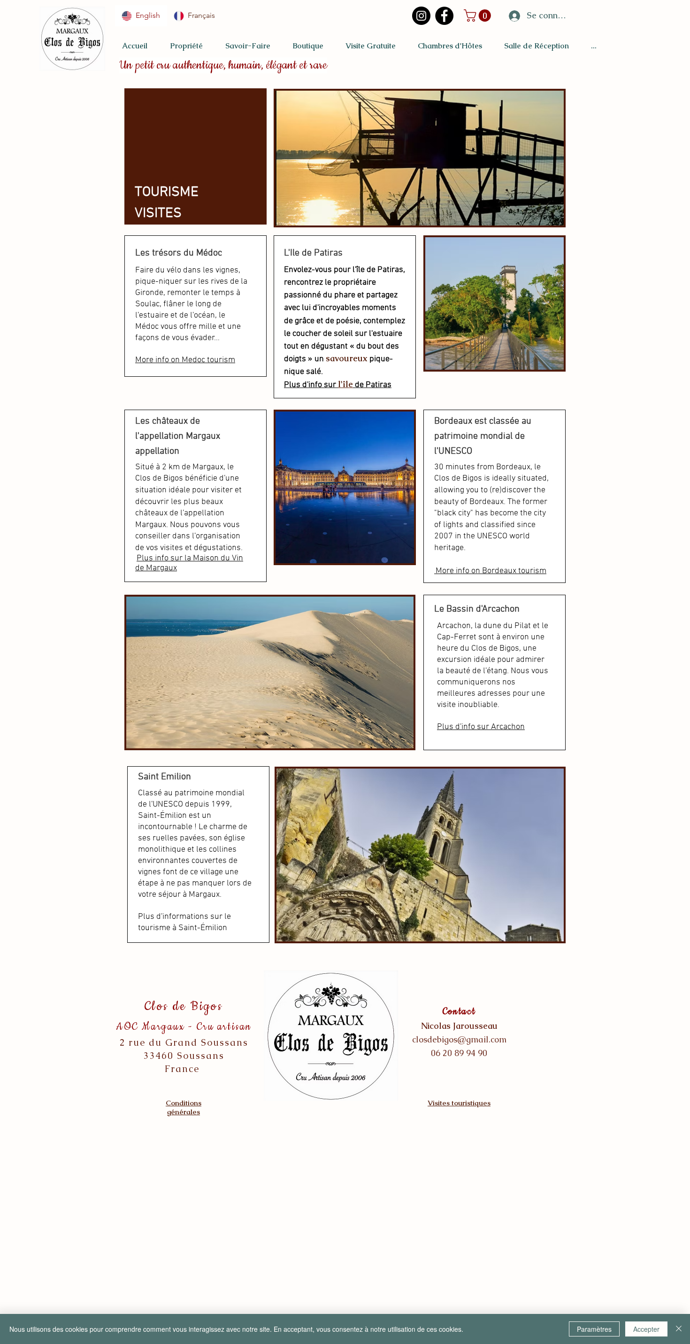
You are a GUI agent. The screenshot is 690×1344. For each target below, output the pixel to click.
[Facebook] (444, 16)
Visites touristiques (459, 1102)
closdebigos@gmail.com (459, 1039)
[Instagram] (421, 16)
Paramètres (594, 1329)
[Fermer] (678, 1328)
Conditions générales (183, 1107)
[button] (479, 15)
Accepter (646, 1329)
